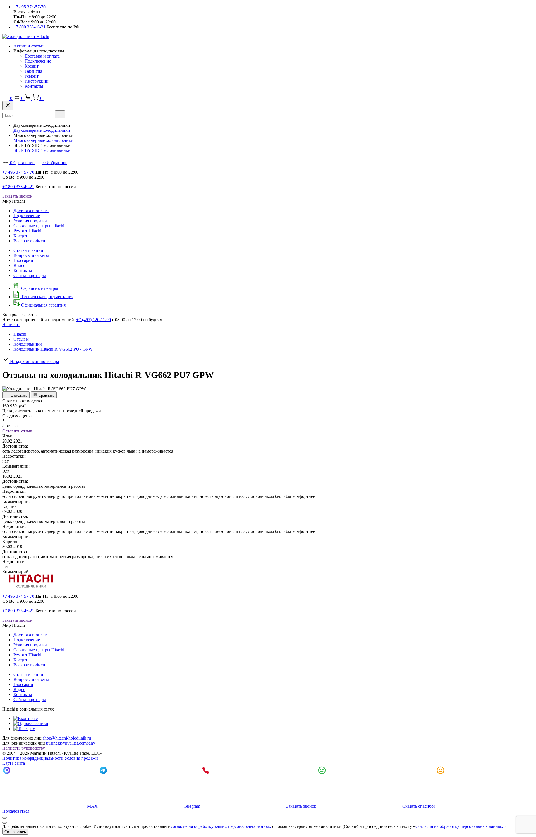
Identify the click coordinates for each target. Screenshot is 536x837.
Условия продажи (30, 220)
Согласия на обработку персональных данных (459, 826)
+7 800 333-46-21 (29, 27)
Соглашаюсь (15, 832)
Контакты (34, 86)
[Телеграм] (24, 728)
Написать (11, 324)
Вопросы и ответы (31, 255)
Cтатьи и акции (28, 250)
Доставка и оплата (42, 56)
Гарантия (33, 71)
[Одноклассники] (30, 723)
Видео (19, 265)
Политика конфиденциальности (32, 758)
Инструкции (37, 81)
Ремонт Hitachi (27, 230)
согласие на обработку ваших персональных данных (221, 826)
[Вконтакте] (25, 718)
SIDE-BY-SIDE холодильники (42, 150)
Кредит (32, 66)
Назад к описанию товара (34, 361)
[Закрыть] (7, 105)
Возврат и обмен (29, 240)
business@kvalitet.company (70, 743)
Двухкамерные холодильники (41, 130)
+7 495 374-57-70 (29, 6)
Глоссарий (23, 260)
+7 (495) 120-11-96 (93, 319)
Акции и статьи (28, 46)
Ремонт (32, 76)
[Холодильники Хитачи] (25, 36)
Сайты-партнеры (29, 275)
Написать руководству (23, 748)
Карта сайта (13, 763)
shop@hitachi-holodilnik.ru (67, 738)
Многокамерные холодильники (43, 140)
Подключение (38, 61)
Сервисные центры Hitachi (38, 225)
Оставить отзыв (17, 431)
